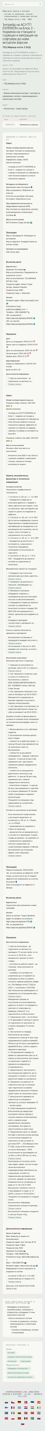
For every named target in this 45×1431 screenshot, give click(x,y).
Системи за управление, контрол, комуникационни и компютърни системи (20, 15)
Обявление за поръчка (29, 125)
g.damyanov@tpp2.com (15, 309)
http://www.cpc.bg (27, 1266)
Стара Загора (22, 108)
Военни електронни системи (16, 93)
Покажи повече (14, 384)
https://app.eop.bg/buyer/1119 (18, 921)
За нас (28, 1394)
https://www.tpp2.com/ (29, 300)
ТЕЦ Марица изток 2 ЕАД (14, 19)
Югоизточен (9, 108)
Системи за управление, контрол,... (21, 1377)
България (11, 1353)
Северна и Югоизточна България (20, 1357)
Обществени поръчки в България (16, 11)
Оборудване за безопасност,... (19, 1368)
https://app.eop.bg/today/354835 (19, 318)
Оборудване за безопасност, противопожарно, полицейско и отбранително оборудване (20, 1309)
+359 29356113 (20, 1254)
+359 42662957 (20, 312)
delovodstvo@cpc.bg (30, 1257)
